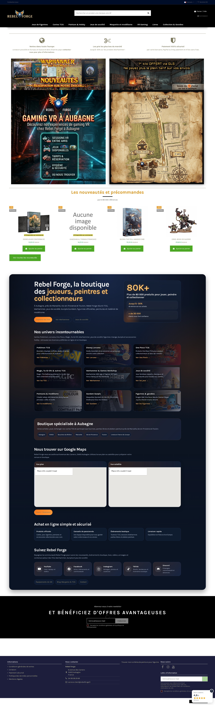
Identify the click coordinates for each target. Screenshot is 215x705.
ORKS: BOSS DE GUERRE (181, 239)
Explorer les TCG (43, 320)
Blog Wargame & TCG (66, 582)
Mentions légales (16, 679)
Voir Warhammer (62, 320)
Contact (83, 582)
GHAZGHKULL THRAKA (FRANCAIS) (83, 239)
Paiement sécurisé (16, 673)
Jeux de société (81, 320)
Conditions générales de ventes (21, 667)
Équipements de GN (44, 582)
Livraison (12, 670)
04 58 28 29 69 (74, 678)
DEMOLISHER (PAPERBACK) (34, 239)
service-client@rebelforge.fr (79, 682)
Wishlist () (203, 2)
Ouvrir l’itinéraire (43, 512)
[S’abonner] (205, 679)
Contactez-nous (12, 2)
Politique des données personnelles (23, 676)
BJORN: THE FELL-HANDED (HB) (132, 239)
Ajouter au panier (35, 249)
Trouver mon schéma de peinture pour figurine (140, 662)
